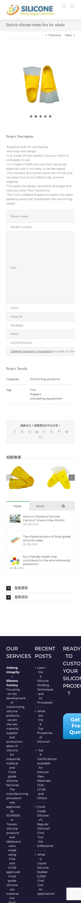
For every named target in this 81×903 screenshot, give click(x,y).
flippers (35, 394)
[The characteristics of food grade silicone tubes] (15, 537)
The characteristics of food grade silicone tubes (47, 538)
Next (68, 35)
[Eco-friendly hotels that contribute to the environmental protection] (15, 557)
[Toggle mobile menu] (72, 6)
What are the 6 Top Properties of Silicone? (40, 726)
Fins (33, 390)
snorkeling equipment (46, 398)
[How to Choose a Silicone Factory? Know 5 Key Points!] (15, 517)
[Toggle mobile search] (64, 6)
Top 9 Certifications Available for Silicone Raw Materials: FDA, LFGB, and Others (40, 774)
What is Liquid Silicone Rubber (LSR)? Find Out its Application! (40, 874)
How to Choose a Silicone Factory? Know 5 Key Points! (44, 518)
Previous (55, 35)
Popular (18, 506)
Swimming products (45, 379)
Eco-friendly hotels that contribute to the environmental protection (46, 560)
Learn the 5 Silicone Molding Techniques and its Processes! (40, 685)
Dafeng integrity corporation (32, 351)
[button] (9, 477)
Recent (40, 506)
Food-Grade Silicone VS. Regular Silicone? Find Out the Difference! (40, 826)
